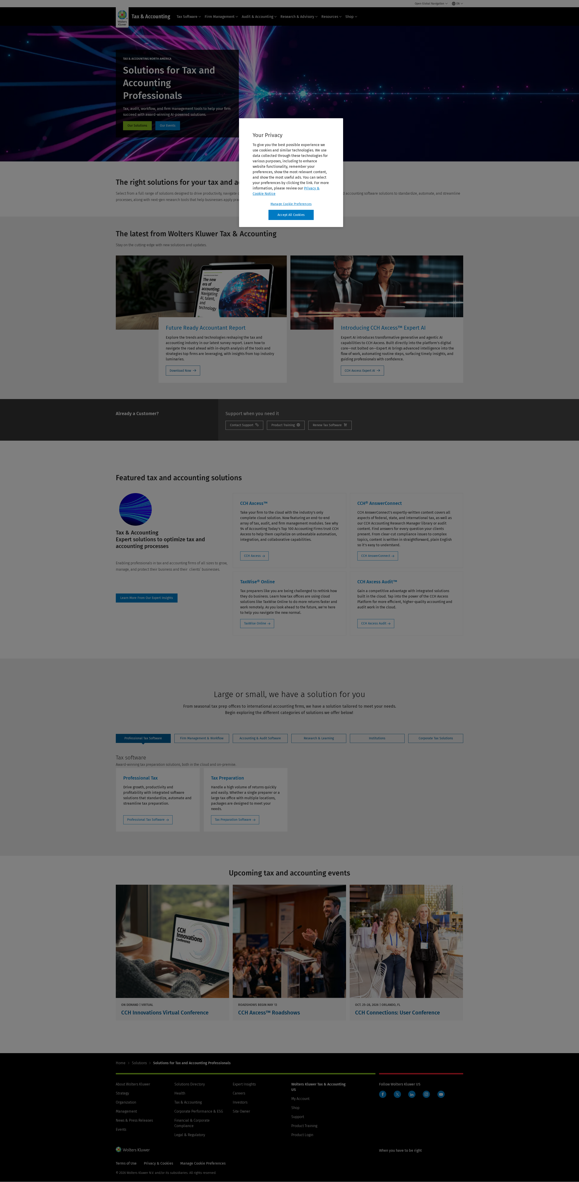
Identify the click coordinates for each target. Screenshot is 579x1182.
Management (126, 1111)
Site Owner (241, 1111)
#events (168, 125)
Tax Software (187, 16)
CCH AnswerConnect (375, 556)
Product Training (304, 1126)
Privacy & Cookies (158, 1163)
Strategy (122, 1093)
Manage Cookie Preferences (291, 204)
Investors (240, 1102)
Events (121, 1129)
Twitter (397, 1094)
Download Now (180, 371)
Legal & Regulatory (189, 1135)
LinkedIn (411, 1094)
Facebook (382, 1094)
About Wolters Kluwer (133, 1084)
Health (179, 1093)
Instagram (426, 1094)
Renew (329, 425)
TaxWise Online (255, 623)
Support (297, 1117)
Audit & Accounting (257, 16)
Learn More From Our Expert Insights (146, 598)
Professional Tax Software (146, 820)
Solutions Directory (189, 1084)
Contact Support (244, 425)
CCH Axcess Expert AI (360, 371)
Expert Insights (244, 1084)
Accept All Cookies (291, 215)
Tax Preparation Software (233, 820)
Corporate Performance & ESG (198, 1111)
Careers (239, 1093)
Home (121, 1063)
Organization (126, 1102)
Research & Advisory (297, 16)
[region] (291, 172)
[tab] (143, 738)
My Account (300, 1099)
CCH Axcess (252, 556)
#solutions (137, 125)
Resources (329, 16)
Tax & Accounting (188, 1102)
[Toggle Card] (172, 953)
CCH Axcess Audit (373, 623)
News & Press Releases (134, 1120)
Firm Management (220, 16)
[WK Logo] (133, 1149)
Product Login (302, 1135)
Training (285, 425)
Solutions (139, 1063)
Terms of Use (126, 1163)
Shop (349, 16)
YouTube (441, 1094)
